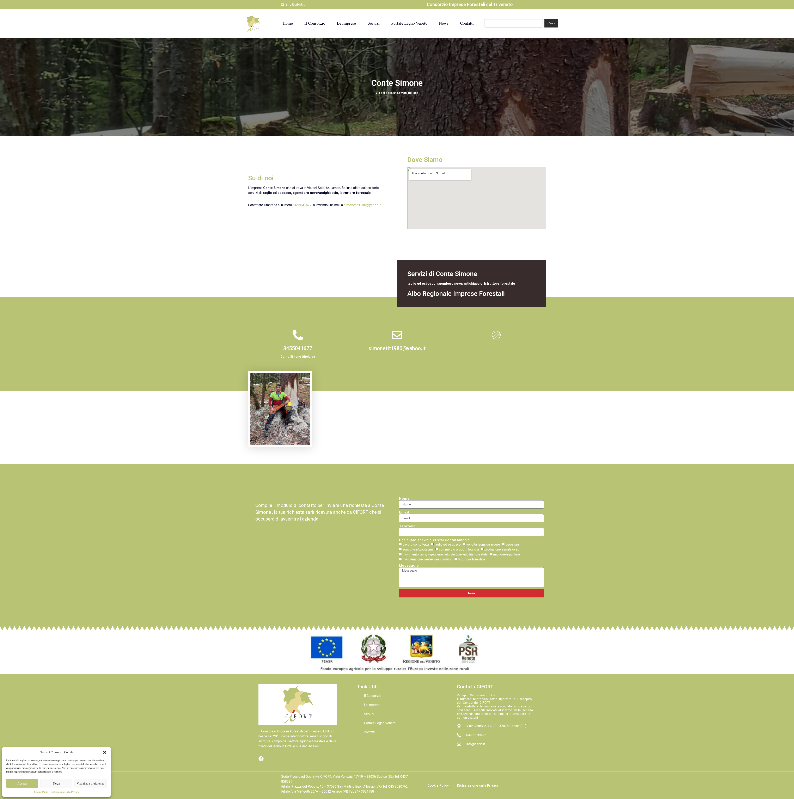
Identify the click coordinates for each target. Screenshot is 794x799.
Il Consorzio (314, 23)
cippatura (512, 545)
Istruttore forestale (471, 559)
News (443, 23)
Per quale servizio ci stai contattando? (434, 540)
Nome (404, 498)
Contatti (467, 23)
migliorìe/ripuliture (506, 555)
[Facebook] (261, 758)
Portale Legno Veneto (409, 23)
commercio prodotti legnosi (459, 550)
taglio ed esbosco (447, 545)
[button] (105, 752)
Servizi (374, 23)
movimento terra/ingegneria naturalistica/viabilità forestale (445, 555)
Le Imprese (346, 23)
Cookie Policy (41, 792)
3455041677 (302, 205)
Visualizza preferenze (90, 783)
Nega (56, 783)
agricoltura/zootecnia (418, 550)
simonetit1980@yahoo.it (362, 205)
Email (404, 512)
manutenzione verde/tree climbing (427, 559)
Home (288, 23)
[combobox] (513, 23)
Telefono (407, 526)
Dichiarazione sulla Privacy (64, 792)
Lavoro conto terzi (416, 545)
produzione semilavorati (501, 550)
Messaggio (409, 565)
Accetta (22, 783)
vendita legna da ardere (483, 545)
